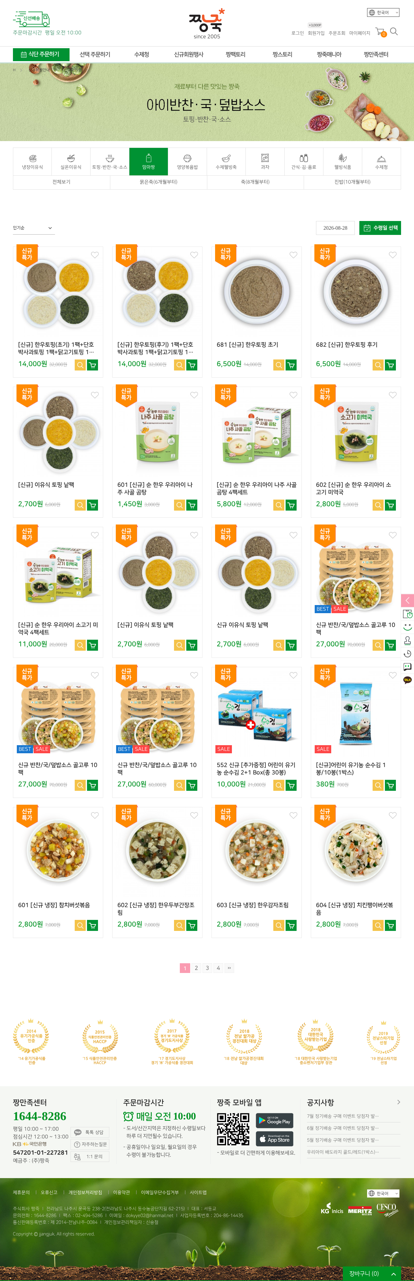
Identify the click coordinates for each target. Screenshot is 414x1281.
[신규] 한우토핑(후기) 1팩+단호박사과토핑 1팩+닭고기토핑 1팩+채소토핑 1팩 (155, 349)
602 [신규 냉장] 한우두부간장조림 (155, 909)
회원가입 (316, 33)
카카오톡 (407, 680)
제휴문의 (21, 1192)
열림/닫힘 (407, 601)
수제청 (381, 167)
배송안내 (407, 614)
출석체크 (407, 640)
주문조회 (337, 33)
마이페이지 (359, 33)
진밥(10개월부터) (352, 182)
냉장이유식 (32, 167)
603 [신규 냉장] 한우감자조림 (253, 905)
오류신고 (49, 1192)
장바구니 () (364, 1274)
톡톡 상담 (94, 1132)
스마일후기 (407, 627)
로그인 (297, 33)
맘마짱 (148, 167)
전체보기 (61, 182)
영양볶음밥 (187, 167)
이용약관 (121, 1192)
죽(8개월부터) (255, 182)
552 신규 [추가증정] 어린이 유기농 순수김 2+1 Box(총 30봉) (256, 769)
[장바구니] (92, 364)
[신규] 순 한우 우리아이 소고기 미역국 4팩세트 (58, 629)
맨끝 (229, 968)
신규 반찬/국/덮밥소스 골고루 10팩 (355, 629)
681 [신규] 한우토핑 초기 (247, 345)
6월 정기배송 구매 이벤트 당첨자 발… (343, 1128)
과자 (265, 167)
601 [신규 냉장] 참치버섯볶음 (54, 905)
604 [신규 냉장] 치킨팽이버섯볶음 (354, 909)
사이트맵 (198, 1192)
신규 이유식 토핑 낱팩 (242, 625)
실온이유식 (71, 167)
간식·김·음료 (303, 167)
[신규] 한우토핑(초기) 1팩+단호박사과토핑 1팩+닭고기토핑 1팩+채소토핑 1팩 (56, 349)
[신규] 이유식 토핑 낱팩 (46, 485)
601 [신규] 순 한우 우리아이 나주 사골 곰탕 (154, 489)
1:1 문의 (407, 667)
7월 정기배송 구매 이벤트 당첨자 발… (343, 1116)
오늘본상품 (407, 654)
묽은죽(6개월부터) (159, 182)
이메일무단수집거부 (160, 1192)
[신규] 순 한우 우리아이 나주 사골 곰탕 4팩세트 (257, 489)
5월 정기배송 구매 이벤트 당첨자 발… (343, 1140)
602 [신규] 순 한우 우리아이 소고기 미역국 (353, 489)
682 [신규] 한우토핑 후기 (346, 345)
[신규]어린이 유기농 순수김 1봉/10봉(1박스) (351, 769)
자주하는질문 (94, 1144)
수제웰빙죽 (226, 167)
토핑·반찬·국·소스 (109, 167)
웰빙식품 (342, 167)
